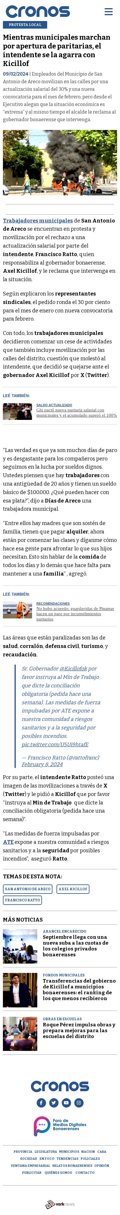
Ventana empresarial (30, 1166)
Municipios (69, 1152)
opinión (101, 1166)
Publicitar (31, 1173)
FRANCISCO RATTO (22, 900)
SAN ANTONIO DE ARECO (27, 889)
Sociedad (28, 1159)
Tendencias (67, 1159)
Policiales (90, 1159)
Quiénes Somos (58, 1173)
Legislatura (46, 1152)
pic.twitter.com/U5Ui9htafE (55, 744)
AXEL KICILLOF (73, 889)
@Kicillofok (73, 668)
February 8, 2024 (42, 764)
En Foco (47, 1159)
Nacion (88, 1152)
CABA (101, 1152)
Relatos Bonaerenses (72, 1166)
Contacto (85, 1173)
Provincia (23, 1152)
